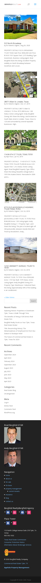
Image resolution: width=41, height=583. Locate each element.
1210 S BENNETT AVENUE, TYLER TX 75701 (19, 267)
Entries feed (8, 406)
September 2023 (10, 365)
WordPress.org (9, 412)
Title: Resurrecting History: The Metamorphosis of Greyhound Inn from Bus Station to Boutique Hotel (19, 331)
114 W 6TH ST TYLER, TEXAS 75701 (18, 154)
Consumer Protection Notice (14, 542)
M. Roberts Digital (12, 45)
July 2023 (7, 371)
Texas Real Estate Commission (15, 540)
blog (7, 498)
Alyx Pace (9, 157)
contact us (9, 501)
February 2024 (9, 361)
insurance (9, 495)
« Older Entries (9, 297)
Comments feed (10, 409)
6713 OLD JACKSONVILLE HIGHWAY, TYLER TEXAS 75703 (19, 208)
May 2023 (7, 378)
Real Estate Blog (10, 390)
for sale (8, 482)
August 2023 (8, 368)
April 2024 (7, 358)
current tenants (14, 491)
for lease (9, 485)
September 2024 (10, 355)
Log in (6, 402)
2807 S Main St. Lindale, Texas (16, 102)
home (8, 475)
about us (9, 479)
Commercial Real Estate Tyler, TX (16, 563)
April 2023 (7, 381)
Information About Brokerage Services (17, 545)
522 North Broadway (12, 43)
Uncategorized (9, 394)
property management (14, 489)
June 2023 (7, 375)
